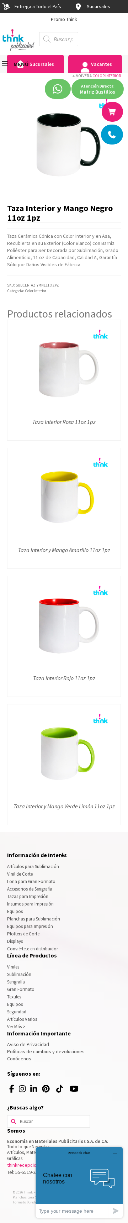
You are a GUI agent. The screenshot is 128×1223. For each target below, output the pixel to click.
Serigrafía (16, 982)
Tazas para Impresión (27, 896)
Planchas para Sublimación (33, 919)
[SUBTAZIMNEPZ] (64, 143)
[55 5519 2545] (112, 135)
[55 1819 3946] (113, 112)
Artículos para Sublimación (33, 867)
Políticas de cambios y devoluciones (46, 1051)
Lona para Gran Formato (31, 881)
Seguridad (16, 1012)
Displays (15, 941)
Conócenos (19, 1058)
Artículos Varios (22, 1019)
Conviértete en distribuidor (32, 949)
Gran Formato (20, 989)
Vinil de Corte (20, 874)
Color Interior (106, 75)
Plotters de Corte (23, 934)
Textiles (14, 997)
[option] (64, 19)
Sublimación (19, 974)
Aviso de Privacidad (28, 1044)
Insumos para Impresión (30, 904)
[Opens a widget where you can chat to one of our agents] (79, 1182)
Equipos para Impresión (30, 926)
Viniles (13, 967)
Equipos (15, 911)
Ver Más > (16, 1027)
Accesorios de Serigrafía (29, 889)
